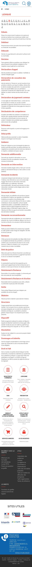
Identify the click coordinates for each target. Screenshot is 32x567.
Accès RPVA (5, 464)
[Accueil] (1, 9)
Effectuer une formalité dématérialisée (5, 460)
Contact (20, 560)
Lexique (19, 460)
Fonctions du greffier (7, 489)
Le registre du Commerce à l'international (21, 464)
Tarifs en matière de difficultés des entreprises (23, 475)
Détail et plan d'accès (22, 552)
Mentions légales (12, 560)
